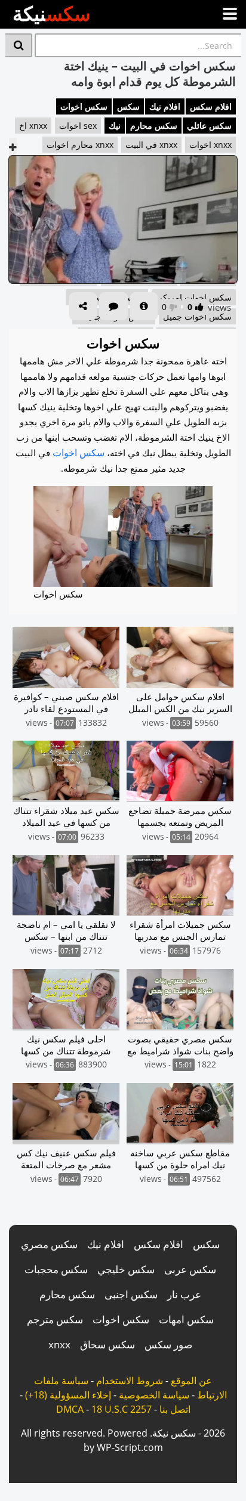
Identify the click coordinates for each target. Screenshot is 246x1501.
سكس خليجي (126, 1269)
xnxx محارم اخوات (80, 144)
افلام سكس (211, 106)
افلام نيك (164, 106)
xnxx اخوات (210, 144)
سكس (128, 106)
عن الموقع (191, 1380)
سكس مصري (49, 1244)
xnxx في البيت (151, 144)
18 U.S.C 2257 (121, 1409)
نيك (115, 125)
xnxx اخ (33, 125)
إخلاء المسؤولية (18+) (68, 1394)
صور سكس (168, 1344)
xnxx (59, 1344)
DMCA (70, 1409)
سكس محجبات (56, 1269)
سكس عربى (190, 1269)
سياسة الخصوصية (154, 1394)
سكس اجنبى (131, 1294)
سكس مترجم (55, 1319)
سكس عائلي (209, 125)
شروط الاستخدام (129, 1380)
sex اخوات (78, 125)
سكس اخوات (83, 106)
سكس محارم (153, 125)
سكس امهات (186, 1319)
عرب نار (184, 1294)
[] (18, 45)
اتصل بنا (174, 1409)
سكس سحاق (107, 1344)
